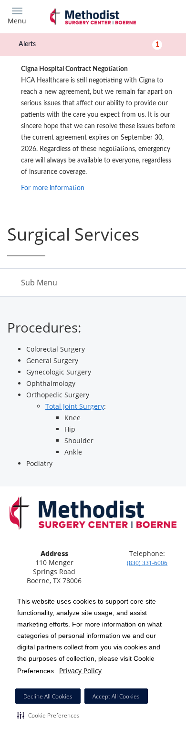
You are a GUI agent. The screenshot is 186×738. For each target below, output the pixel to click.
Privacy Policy (80, 670)
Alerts (89, 44)
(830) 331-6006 (147, 563)
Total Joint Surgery (74, 406)
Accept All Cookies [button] (116, 696)
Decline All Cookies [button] (47, 696)
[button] (48, 715)
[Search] (157, 15)
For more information (52, 188)
